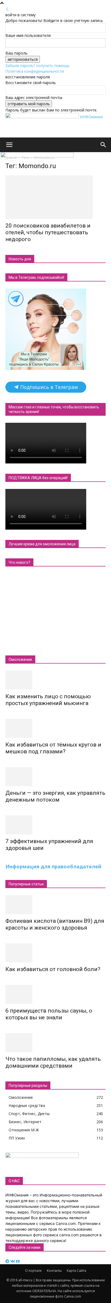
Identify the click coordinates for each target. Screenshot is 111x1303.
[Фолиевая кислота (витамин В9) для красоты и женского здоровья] (55, 904)
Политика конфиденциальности (34, 71)
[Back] (7, 9)
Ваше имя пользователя (28, 35)
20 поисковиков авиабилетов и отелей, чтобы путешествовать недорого (48, 232)
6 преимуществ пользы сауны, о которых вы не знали (48, 1014)
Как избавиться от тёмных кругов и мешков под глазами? (53, 748)
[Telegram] (7, 1261)
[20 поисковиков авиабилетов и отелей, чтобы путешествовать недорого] (55, 197)
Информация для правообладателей (53, 866)
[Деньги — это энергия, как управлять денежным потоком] (55, 776)
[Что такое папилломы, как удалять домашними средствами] (55, 1042)
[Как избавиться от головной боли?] (55, 952)
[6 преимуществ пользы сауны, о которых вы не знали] (55, 994)
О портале (33, 1270)
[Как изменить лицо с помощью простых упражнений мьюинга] (55, 680)
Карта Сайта (76, 1270)
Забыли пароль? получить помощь (37, 65)
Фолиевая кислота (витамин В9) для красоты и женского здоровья (54, 924)
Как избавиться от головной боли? (52, 969)
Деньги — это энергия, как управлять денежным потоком (55, 796)
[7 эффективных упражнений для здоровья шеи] (55, 824)
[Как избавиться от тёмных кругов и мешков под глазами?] (55, 728)
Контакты (54, 1270)
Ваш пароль (16, 53)
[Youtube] (18, 1261)
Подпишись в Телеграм (48, 387)
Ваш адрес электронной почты (33, 97)
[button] (9, 144)
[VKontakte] (13, 1261)
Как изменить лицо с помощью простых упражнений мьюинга (48, 699)
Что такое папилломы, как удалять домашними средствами (53, 1062)
